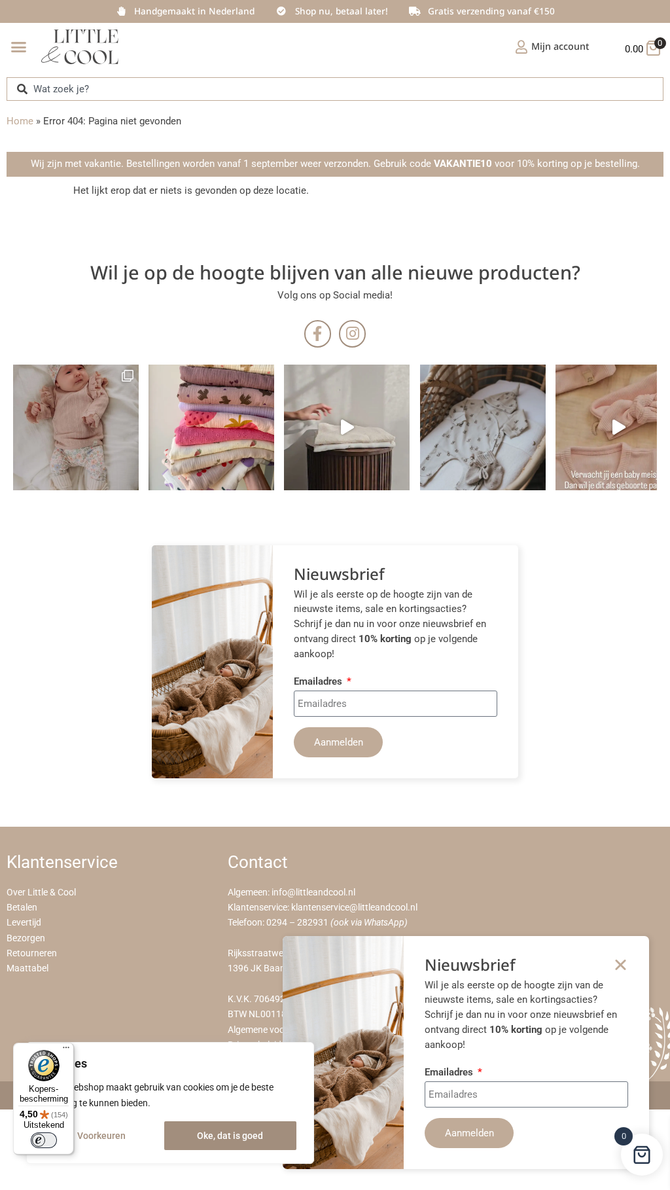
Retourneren (32, 953)
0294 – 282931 (297, 922)
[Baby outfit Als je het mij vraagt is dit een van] (76, 427)
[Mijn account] (521, 47)
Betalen (22, 907)
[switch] (44, 1140)
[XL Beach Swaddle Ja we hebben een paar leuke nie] (211, 427)
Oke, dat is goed (230, 1135)
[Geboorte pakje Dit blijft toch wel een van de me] (483, 427)
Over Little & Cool (41, 892)
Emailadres (319, 682)
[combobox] (335, 88)
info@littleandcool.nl (313, 892)
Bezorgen (26, 938)
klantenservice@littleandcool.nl (354, 907)
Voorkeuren (101, 1135)
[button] (19, 47)
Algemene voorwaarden (276, 1030)
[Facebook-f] (317, 333)
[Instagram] (352, 333)
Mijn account (560, 46)
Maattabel (27, 968)
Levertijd (24, 922)
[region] (170, 1103)
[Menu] (66, 1050)
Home (20, 121)
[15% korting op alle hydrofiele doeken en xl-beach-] (347, 427)
